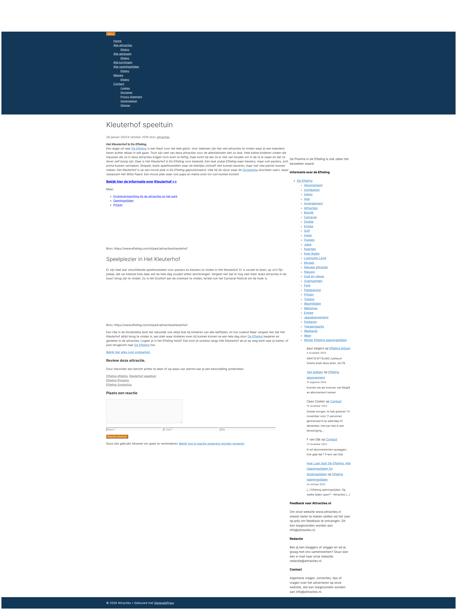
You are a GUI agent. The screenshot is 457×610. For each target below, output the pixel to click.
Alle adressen (122, 54)
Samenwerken (128, 101)
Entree (308, 226)
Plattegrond (312, 290)
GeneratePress (164, 603)
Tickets (309, 299)
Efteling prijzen (339, 348)
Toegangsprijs (314, 326)
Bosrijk (308, 212)
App (307, 199)
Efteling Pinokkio (117, 380)
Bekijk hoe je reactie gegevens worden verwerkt (211, 443)
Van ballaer (315, 372)
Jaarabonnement (316, 317)
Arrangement (313, 203)
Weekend (310, 331)
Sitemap (125, 105)
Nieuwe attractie (316, 267)
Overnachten (313, 281)
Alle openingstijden (126, 66)
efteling (122, 376)
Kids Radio (312, 253)
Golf (307, 231)
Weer (307, 335)
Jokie (308, 244)
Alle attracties (122, 45)
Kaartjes (310, 249)
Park (307, 285)
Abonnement (313, 185)
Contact (118, 84)
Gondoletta (250, 170)
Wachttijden (312, 303)
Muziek (309, 263)
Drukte (308, 221)
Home (117, 41)
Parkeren (310, 322)
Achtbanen (312, 190)
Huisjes (309, 240)
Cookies (125, 88)
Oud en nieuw (314, 276)
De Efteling (139, 148)
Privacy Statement (131, 96)
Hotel (308, 235)
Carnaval (310, 217)
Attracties (311, 208)
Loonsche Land (315, 258)
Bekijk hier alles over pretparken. (128, 352)
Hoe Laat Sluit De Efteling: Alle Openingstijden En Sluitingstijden (329, 469)
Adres (308, 194)
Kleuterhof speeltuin (142, 376)
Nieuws (118, 75)
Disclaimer (126, 92)
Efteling (124, 49)
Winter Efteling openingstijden (325, 340)
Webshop (310, 308)
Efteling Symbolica (119, 384)
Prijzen (309, 294)
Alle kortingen (122, 62)
